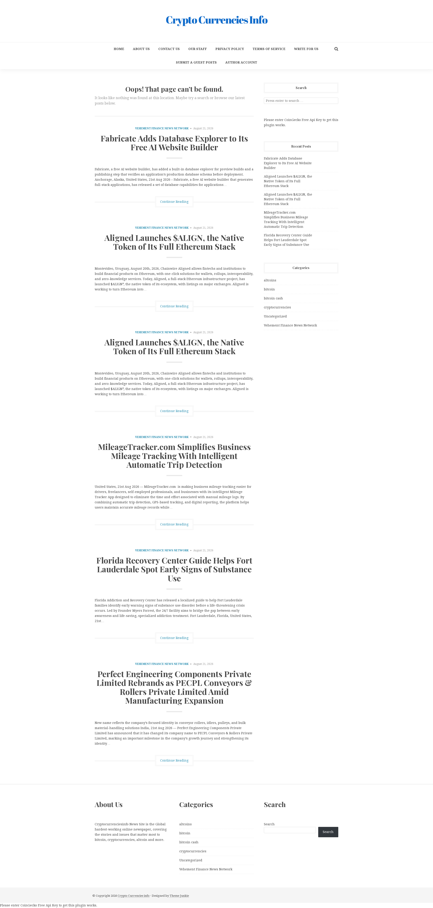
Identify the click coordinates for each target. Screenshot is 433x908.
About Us (141, 49)
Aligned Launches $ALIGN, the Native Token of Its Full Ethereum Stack (174, 242)
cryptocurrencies (277, 307)
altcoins (270, 280)
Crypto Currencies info (134, 895)
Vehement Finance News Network (162, 128)
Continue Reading (174, 201)
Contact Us (169, 49)
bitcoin (269, 289)
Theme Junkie (179, 895)
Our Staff (197, 49)
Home (119, 49)
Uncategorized (275, 316)
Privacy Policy (229, 49)
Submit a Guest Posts (196, 62)
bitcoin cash (273, 298)
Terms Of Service (269, 49)
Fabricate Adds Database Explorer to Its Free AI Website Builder (174, 143)
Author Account (241, 62)
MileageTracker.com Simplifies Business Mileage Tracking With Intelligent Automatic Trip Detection (174, 455)
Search (269, 824)
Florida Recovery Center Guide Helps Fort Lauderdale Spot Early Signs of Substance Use (174, 569)
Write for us (306, 49)
